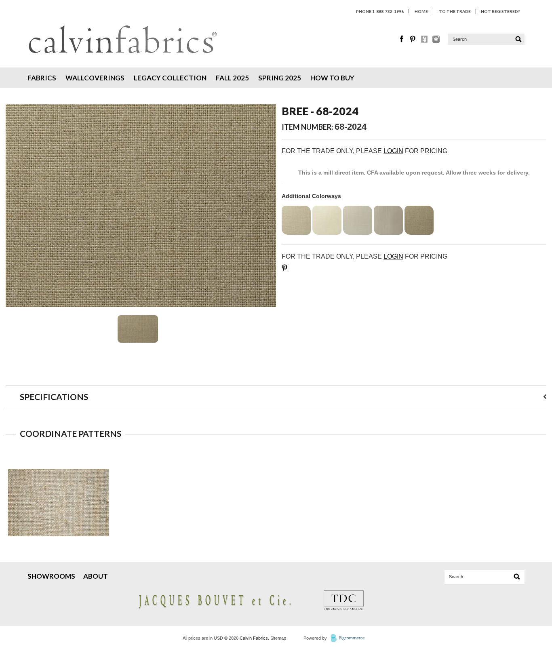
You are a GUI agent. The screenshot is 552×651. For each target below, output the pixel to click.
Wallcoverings (94, 78)
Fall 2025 (232, 78)
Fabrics (41, 78)
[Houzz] (424, 41)
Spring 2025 (279, 78)
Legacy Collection (170, 78)
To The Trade (455, 11)
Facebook (402, 39)
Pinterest (413, 39)
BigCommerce (350, 638)
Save (285, 268)
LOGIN (393, 150)
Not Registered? (500, 11)
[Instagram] (436, 41)
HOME (421, 11)
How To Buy (332, 78)
